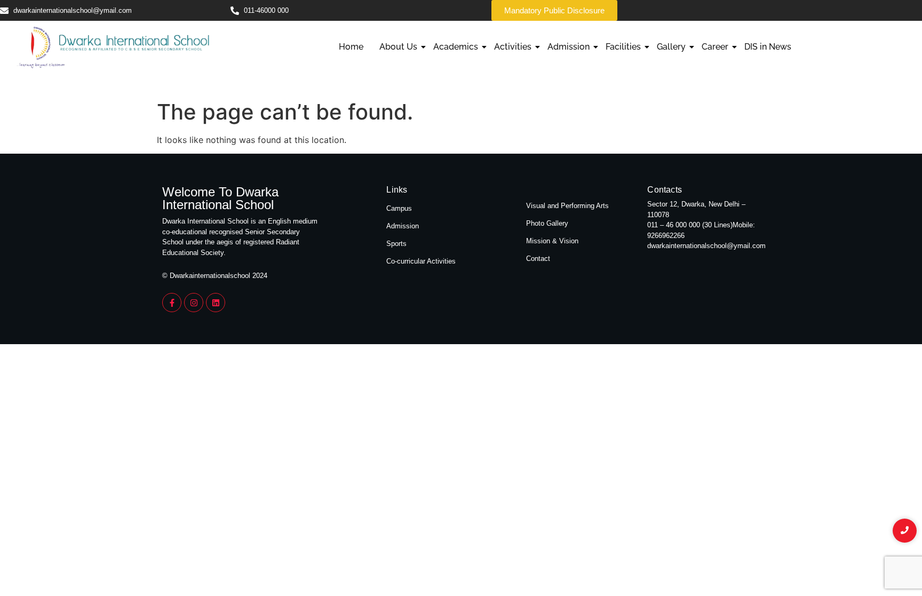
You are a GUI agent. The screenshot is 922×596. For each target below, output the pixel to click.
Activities (512, 47)
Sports (396, 244)
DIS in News (767, 47)
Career (715, 47)
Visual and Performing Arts (567, 206)
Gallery (671, 47)
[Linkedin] (215, 302)
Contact (538, 259)
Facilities (623, 47)
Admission (568, 47)
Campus (399, 208)
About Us (398, 47)
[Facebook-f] (171, 302)
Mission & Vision (552, 241)
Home (351, 47)
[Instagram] (193, 302)
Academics (455, 47)
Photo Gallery (547, 223)
